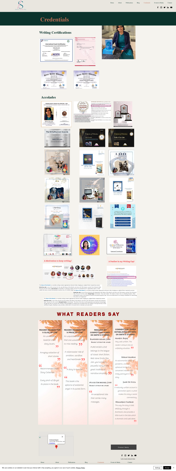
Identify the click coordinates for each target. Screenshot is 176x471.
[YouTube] (171, 7)
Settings (157, 468)
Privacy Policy (80, 468)
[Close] (173, 467)
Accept (167, 468)
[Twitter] (164, 7)
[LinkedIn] (168, 7)
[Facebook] (158, 7)
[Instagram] (161, 7)
